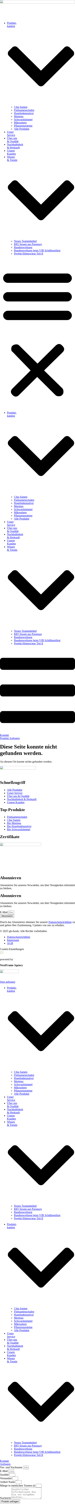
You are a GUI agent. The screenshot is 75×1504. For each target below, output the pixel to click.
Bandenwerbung (23, 247)
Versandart (6, 1478)
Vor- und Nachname (11, 1467)
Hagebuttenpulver (24, 113)
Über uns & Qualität (12, 140)
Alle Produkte (21, 128)
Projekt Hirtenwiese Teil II (28, 253)
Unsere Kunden (11, 152)
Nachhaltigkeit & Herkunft (15, 146)
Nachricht (6, 1498)
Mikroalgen (20, 122)
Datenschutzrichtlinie (60, 922)
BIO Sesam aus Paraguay (28, 244)
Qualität (4, 1474)
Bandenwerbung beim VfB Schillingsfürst (37, 250)
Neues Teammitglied (25, 241)
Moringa (18, 116)
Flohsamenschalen (24, 110)
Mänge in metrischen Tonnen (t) (18, 1485)
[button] (37, 333)
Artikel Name (8, 1481)
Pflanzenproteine (23, 125)
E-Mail (4, 912)
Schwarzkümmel (23, 119)
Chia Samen (20, 107)
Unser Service (11, 133)
